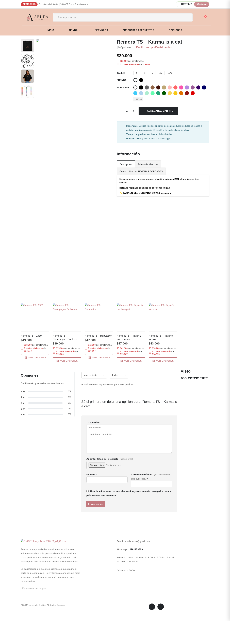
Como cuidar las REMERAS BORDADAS (141, 171)
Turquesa (135, 93)
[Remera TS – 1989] (35, 317)
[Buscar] (186, 17)
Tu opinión (93, 422)
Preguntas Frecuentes (138, 30)
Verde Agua (153, 93)
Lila (187, 87)
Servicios (101, 30)
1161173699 (136, 549)
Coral (175, 87)
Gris (147, 87)
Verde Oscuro (164, 93)
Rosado (181, 87)
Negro (141, 80)
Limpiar (138, 99)
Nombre (91, 474)
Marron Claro (153, 87)
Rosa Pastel (170, 87)
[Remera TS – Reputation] (99, 317)
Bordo (187, 93)
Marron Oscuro (158, 87)
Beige (164, 87)
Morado (198, 87)
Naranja (181, 93)
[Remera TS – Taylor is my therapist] (131, 317)
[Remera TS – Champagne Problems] (67, 317)
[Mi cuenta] (197, 18)
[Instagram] (160, 607)
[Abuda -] (35, 17)
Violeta (193, 87)
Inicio (50, 30)
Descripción (126, 164)
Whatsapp (201, 4)
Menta (147, 93)
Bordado (123, 87)
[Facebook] (152, 607)
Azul (204, 87)
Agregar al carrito (160, 110)
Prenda (121, 80)
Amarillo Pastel (170, 93)
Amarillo (175, 93)
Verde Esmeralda (158, 93)
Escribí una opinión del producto (155, 47)
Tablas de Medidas (148, 164)
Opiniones (175, 30)
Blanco (135, 80)
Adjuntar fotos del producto (109, 459)
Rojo (193, 93)
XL (160, 73)
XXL (170, 73)
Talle (120, 73)
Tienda (73, 30)
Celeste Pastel (141, 93)
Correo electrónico (150, 476)
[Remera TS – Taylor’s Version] (163, 317)
